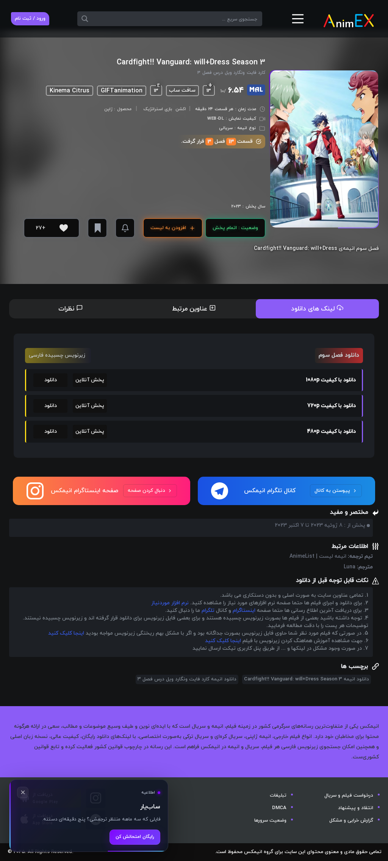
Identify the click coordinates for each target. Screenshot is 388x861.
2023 (236, 206)
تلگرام (208, 610)
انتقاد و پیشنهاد (355, 808)
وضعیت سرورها (270, 820)
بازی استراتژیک (157, 109)
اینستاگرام (244, 610)
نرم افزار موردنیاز (170, 603)
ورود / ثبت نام (30, 18)
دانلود (50, 380)
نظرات (67, 309)
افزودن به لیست (168, 228)
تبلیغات (278, 795)
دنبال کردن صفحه (146, 490)
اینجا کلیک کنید (66, 633)
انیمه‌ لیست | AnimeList (317, 556)
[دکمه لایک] (63, 227)
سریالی (226, 128)
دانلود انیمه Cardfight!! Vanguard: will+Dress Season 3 (306, 679)
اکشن (180, 109)
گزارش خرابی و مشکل (351, 820)
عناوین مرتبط (190, 309)
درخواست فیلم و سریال (348, 795)
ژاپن (108, 109)
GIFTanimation (121, 91)
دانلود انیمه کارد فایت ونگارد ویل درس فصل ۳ (187, 679)
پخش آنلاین (89, 380)
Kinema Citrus (69, 91)
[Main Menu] (297, 21)
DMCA (279, 808)
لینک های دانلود (314, 309)
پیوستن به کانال (332, 490)
